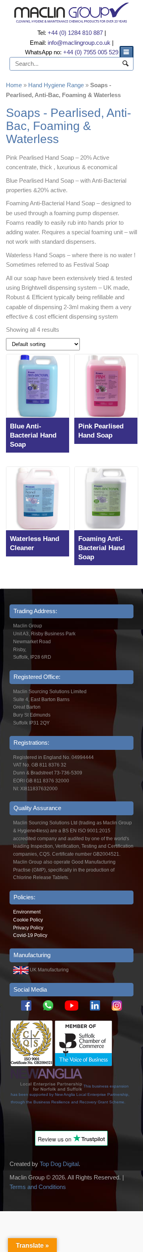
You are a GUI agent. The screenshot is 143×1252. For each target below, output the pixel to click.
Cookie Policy (28, 920)
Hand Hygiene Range (56, 85)
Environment (27, 912)
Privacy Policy (28, 928)
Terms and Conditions (38, 1186)
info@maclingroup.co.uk (79, 42)
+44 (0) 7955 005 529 (90, 52)
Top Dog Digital (59, 1163)
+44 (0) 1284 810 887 (75, 32)
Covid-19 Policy (30, 935)
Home (14, 85)
